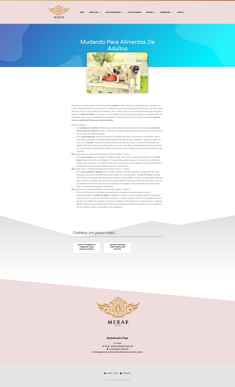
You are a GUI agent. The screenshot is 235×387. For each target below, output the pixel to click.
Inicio (82, 12)
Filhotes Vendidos (134, 12)
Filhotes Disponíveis (113, 12)
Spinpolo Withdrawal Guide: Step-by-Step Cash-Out (117, 247)
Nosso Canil (93, 12)
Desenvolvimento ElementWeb (117, 380)
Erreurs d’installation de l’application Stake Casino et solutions (86, 247)
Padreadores (165, 12)
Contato (180, 12)
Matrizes (149, 12)
